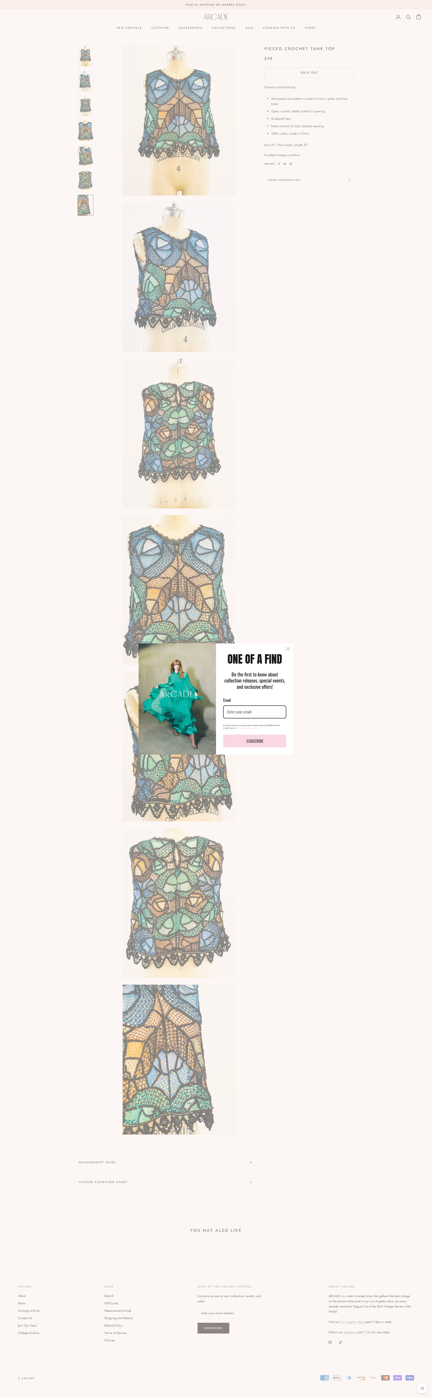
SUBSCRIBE (254, 741)
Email (227, 700)
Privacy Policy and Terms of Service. (247, 728)
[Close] (288, 648)
